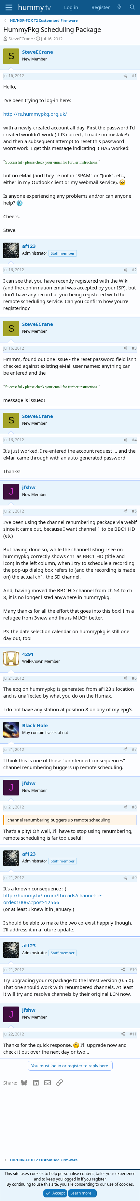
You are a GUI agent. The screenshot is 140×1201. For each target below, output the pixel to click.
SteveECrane (20, 39)
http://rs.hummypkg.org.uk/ (35, 114)
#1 (134, 75)
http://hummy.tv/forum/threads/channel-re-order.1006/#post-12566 (53, 898)
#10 (133, 969)
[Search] (132, 7)
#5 (134, 511)
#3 (134, 348)
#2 (134, 270)
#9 (134, 877)
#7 (134, 749)
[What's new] (119, 7)
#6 (134, 678)
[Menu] (9, 7)
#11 (133, 1034)
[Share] (125, 76)
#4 (134, 440)
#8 (134, 807)
